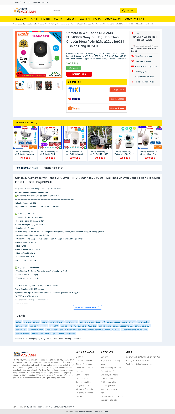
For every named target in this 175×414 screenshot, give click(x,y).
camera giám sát (112, 330)
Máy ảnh (33, 19)
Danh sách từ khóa (83, 382)
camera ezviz (37, 334)
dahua (18, 322)
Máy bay (97, 19)
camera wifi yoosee (67, 334)
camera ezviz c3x (142, 326)
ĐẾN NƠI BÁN (79, 74)
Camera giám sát (113, 19)
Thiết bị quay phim (108, 382)
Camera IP (42, 24)
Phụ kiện (45, 19)
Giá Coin (70, 407)
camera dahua (143, 322)
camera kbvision (56, 322)
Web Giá (62, 407)
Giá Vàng (54, 407)
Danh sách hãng (82, 375)
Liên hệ (45, 2)
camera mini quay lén (39, 326)
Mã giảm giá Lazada (84, 389)
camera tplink (21, 326)
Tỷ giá (29, 407)
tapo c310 (54, 326)
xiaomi (44, 322)
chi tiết (53, 168)
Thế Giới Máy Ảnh (101, 412)
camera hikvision (87, 322)
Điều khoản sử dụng (84, 364)
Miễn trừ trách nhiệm (84, 367)
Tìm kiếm (129, 10)
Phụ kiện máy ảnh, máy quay (110, 362)
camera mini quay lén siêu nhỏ (134, 330)
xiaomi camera (51, 330)
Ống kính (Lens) (107, 371)
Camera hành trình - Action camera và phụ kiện (112, 398)
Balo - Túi (58, 19)
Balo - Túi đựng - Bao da (111, 367)
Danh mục (27, 2)
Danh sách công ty (83, 378)
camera (36, 322)
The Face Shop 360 (41, 407)
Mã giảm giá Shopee (84, 393)
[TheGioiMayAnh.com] (24, 10)
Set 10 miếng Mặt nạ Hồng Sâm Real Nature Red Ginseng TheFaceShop (53, 338)
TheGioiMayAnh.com (83, 412)
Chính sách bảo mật (84, 360)
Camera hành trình (134, 19)
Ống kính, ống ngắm (109, 375)
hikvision (27, 322)
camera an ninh (128, 322)
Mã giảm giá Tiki (82, 385)
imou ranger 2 (51, 334)
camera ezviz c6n (68, 326)
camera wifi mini (22, 334)
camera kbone (105, 326)
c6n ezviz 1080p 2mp (87, 326)
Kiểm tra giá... (74, 68)
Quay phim (85, 19)
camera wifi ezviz (36, 330)
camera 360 (21, 330)
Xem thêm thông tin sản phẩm (87, 307)
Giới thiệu (36, 2)
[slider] (19, 85)
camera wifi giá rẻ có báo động (73, 330)
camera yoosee (113, 322)
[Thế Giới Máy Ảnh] (26, 354)
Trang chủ (17, 2)
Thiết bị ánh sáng (108, 378)
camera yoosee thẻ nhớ (123, 326)
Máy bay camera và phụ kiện (111, 391)
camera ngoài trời (95, 330)
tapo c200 (100, 322)
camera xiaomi (71, 322)
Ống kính (71, 19)
